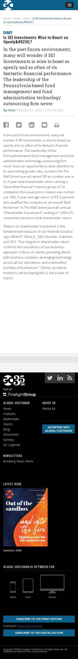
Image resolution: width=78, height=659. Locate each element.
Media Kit (48, 408)
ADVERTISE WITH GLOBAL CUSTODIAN (58, 429)
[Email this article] (44, 124)
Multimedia (11, 419)
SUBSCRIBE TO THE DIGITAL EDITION (39, 633)
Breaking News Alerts (18, 461)
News (7, 408)
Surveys (8, 440)
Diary (7, 32)
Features (9, 414)
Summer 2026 (12, 550)
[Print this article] (56, 125)
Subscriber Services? (29, 626)
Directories (11, 434)
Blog (6, 429)
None (12, 110)
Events (8, 424)
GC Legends (11, 445)
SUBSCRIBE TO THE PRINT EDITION (39, 619)
